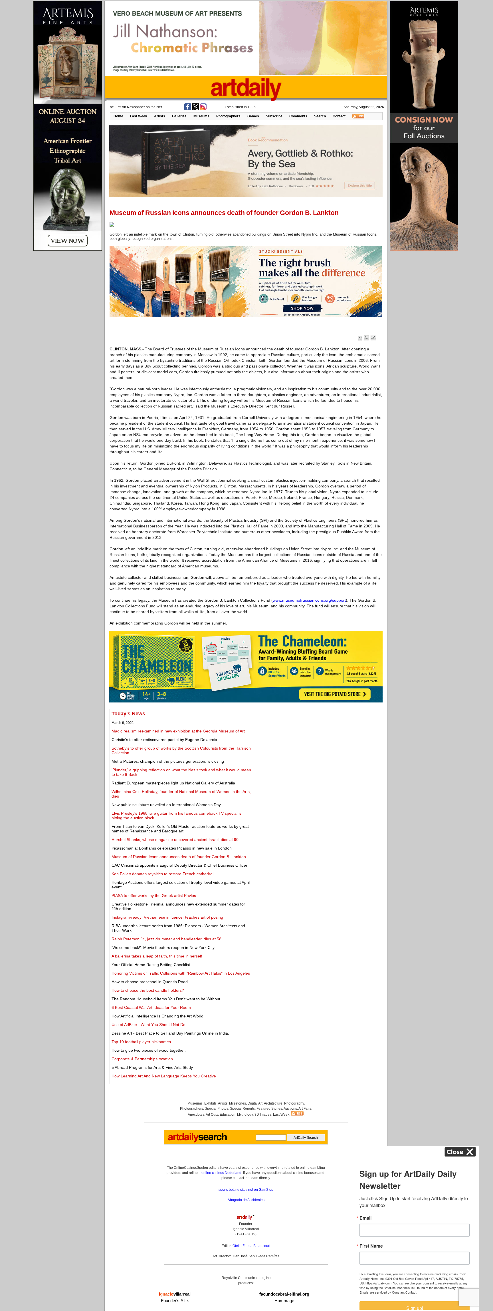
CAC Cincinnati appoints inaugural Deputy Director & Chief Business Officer (179, 865)
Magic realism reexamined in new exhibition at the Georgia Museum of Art (178, 731)
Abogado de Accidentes (246, 1200)
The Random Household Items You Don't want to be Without (166, 999)
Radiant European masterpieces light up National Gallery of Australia (173, 783)
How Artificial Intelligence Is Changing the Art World (157, 1016)
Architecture (273, 1103)
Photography (294, 1103)
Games (253, 116)
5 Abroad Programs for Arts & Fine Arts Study (152, 1067)
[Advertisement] (317, 751)
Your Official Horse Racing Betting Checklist (151, 964)
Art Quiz (212, 1115)
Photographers (228, 116)
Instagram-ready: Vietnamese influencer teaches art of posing (167, 917)
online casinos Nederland (221, 1173)
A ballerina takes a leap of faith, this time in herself (157, 956)
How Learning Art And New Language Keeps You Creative (164, 1076)
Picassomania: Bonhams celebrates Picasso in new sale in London (172, 848)
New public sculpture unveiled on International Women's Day (166, 804)
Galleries (179, 116)
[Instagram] (203, 109)
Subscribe (274, 116)
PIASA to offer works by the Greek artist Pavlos (154, 895)
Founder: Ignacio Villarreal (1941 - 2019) (246, 1229)
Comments (298, 116)
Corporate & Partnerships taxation (142, 1059)
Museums (201, 116)
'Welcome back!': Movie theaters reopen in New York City (163, 947)
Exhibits (210, 1103)
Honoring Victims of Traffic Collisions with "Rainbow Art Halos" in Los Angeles (181, 973)
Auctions (290, 1109)
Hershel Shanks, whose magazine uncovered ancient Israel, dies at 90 (175, 839)
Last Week (138, 116)
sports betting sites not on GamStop (246, 1190)
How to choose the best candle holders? (148, 990)
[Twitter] (195, 109)
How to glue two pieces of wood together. (149, 1050)
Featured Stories (269, 1109)
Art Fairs (304, 1109)
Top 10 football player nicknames (141, 1041)
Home (118, 116)
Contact (339, 116)
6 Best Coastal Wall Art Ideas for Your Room (151, 1007)
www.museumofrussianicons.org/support (309, 600)
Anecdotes (196, 1115)
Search (320, 116)
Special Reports (242, 1109)
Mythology (245, 1115)
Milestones (237, 1103)
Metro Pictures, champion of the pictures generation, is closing (168, 761)
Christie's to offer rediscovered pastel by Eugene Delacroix (164, 739)
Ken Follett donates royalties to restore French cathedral (162, 874)
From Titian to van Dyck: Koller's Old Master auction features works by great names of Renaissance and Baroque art (180, 828)
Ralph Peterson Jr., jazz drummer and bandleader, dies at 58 (166, 939)
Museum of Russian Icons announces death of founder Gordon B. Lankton (179, 856)
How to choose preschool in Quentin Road (150, 981)
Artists (159, 116)
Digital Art (255, 1103)
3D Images (262, 1115)
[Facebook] (187, 109)
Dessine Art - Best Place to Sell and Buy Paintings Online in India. (170, 1033)
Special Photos (216, 1109)
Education (227, 1115)
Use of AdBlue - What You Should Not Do (148, 1024)
